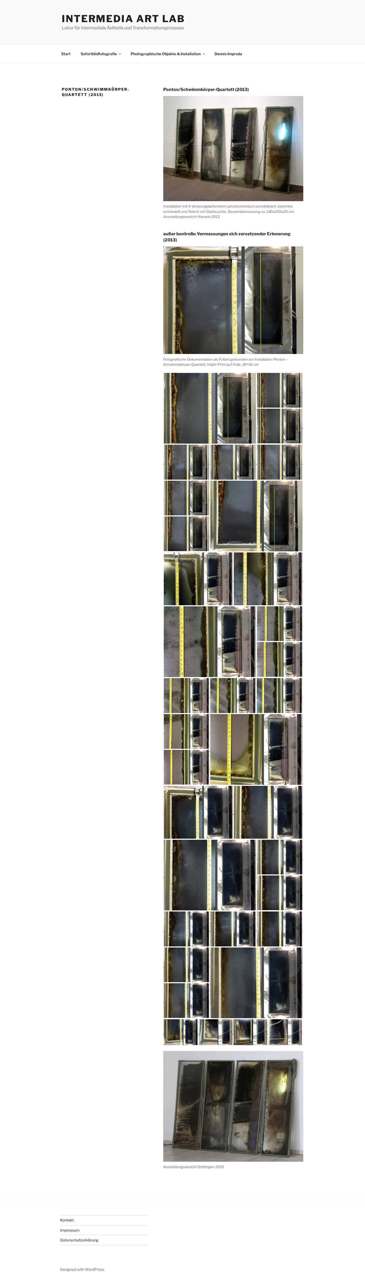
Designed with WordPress (82, 1269)
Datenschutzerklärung (79, 1240)
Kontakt (67, 1220)
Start (66, 53)
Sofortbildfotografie (99, 53)
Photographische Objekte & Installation (166, 53)
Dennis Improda (228, 53)
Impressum (70, 1230)
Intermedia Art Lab (123, 19)
